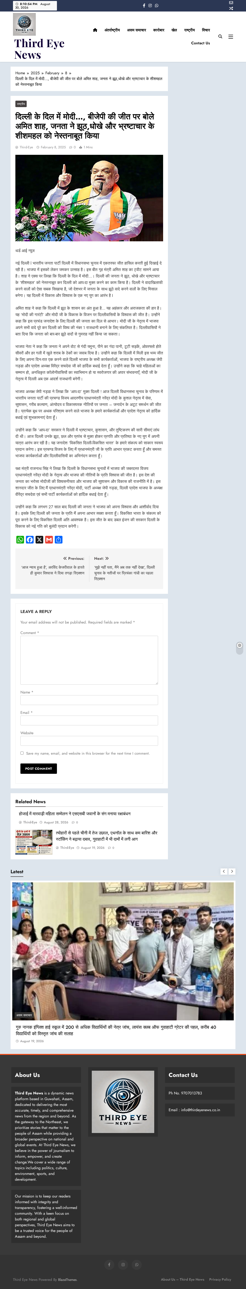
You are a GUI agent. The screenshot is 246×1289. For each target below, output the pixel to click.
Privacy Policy (220, 1279)
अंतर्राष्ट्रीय (112, 30)
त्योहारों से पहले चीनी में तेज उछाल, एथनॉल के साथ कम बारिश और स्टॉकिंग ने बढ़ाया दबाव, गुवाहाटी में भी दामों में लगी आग (106, 836)
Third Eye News (39, 48)
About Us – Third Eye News (182, 1279)
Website (26, 733)
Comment (29, 633)
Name (26, 692)
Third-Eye (26, 147)
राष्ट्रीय (189, 30)
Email (26, 712)
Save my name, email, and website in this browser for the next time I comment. (88, 753)
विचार (206, 30)
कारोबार (158, 30)
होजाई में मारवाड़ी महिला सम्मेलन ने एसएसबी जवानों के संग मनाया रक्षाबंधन (74, 814)
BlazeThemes (67, 1279)
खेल (174, 30)
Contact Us (200, 43)
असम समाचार (136, 30)
